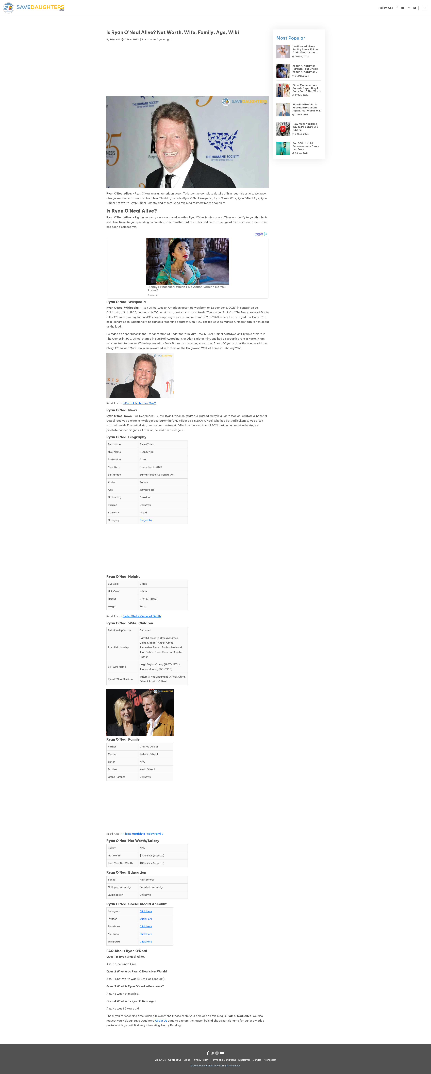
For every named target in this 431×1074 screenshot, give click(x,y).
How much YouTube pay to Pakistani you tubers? (305, 127)
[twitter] (414, 8)
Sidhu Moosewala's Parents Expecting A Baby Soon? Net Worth (306, 88)
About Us (161, 1020)
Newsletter (270, 1059)
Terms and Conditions (223, 1059)
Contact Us (174, 1059)
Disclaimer (244, 1059)
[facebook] (397, 8)
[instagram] (409, 8)
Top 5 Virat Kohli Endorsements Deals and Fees (305, 146)
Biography (146, 520)
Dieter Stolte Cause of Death (142, 616)
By (113, 39)
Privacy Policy (201, 1059)
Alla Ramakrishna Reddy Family (143, 833)
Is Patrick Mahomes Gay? (139, 403)
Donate (257, 1059)
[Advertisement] (187, 69)
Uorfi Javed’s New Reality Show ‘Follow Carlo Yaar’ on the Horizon (305, 51)
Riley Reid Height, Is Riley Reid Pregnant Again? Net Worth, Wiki (306, 107)
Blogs (187, 1059)
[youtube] (402, 8)
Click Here (146, 911)
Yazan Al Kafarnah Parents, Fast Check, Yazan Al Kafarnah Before (305, 70)
